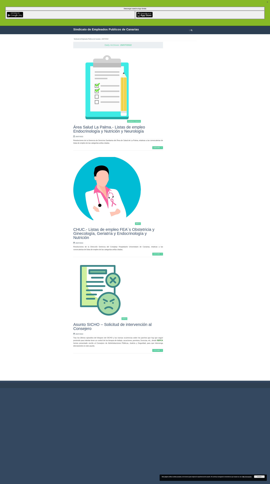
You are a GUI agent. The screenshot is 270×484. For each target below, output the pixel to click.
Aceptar (259, 476)
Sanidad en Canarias (134, 121)
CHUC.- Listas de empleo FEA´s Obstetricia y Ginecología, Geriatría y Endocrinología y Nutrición (113, 233)
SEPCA (138, 223)
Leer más (156, 147)
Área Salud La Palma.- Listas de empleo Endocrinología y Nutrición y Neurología (109, 129)
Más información (247, 476)
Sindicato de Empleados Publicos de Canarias (87, 39)
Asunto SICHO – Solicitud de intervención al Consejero (112, 326)
